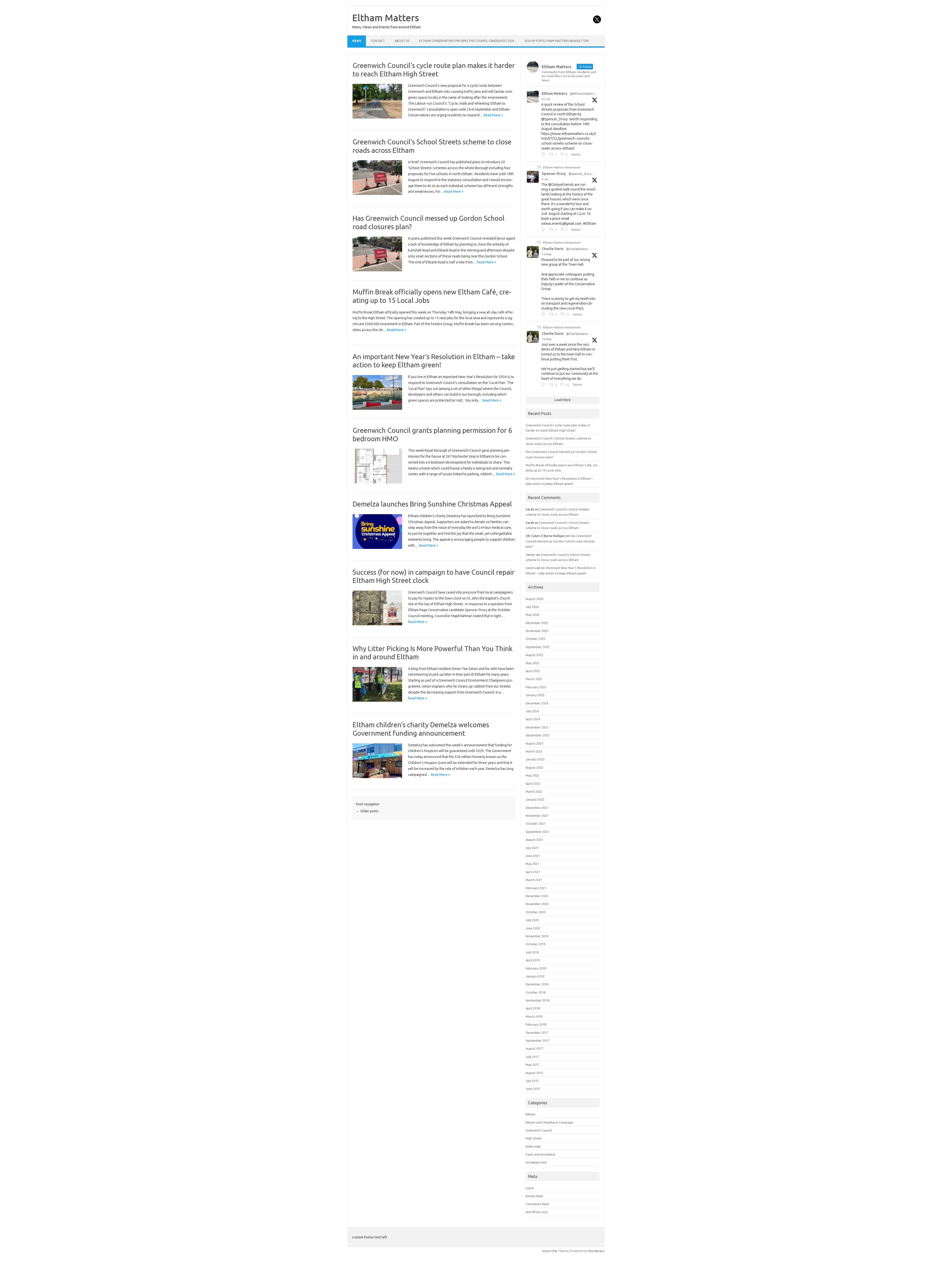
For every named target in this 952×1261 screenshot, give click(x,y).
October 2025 (535, 638)
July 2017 (532, 1056)
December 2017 (537, 1032)
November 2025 (537, 630)
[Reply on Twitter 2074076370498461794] (544, 230)
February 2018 (536, 1024)
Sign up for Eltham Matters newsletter (556, 40)
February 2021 (536, 888)
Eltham (531, 1114)
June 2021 (533, 855)
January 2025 (535, 695)
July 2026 (532, 606)
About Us (402, 40)
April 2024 (533, 719)
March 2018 (534, 1016)
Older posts (367, 811)
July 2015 (532, 1080)
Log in (530, 1188)
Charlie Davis (553, 249)
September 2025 (537, 647)
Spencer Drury (554, 174)
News (356, 40)
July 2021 (532, 848)
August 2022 (534, 767)
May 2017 (532, 1064)
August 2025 (534, 655)
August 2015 (534, 1072)
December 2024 (537, 703)
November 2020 (537, 904)
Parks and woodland (540, 1154)
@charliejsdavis (577, 249)
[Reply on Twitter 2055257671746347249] (544, 314)
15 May (547, 254)
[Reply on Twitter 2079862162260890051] (544, 155)
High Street (534, 1138)
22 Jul (546, 98)
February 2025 (536, 687)
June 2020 (533, 928)
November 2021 (537, 815)
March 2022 (534, 791)
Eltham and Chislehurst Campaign (549, 1122)
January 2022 (535, 799)
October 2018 (535, 992)
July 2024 (532, 711)
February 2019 (536, 968)
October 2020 (535, 912)
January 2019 (535, 976)
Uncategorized (536, 1162)
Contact (378, 40)
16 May (547, 339)
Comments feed (537, 1204)
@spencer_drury (580, 173)
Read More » (493, 115)
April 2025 (533, 671)
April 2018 (533, 1008)
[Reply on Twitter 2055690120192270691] (544, 385)
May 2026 (532, 614)
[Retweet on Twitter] (539, 167)
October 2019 (535, 944)
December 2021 (537, 807)
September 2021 (537, 831)
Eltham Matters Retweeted (561, 167)
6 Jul (545, 179)
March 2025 (534, 679)
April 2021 (533, 872)
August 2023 (534, 743)
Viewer (531, 554)
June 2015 (533, 1088)
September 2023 (537, 735)
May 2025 (532, 663)
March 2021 (534, 880)
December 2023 (537, 727)
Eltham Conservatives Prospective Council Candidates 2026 (466, 40)
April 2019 (533, 960)
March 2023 (534, 751)
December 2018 (537, 984)
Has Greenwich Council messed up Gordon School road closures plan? (560, 541)
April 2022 (533, 783)
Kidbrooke (533, 1146)
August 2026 (534, 598)
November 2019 (537, 936)
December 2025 (537, 623)
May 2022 (532, 775)
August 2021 (534, 839)
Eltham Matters (385, 17)
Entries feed (534, 1196)
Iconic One (549, 1251)
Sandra (531, 567)
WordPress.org (536, 1212)
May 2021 (532, 863)
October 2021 (535, 823)
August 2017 (534, 1048)
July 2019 (532, 952)
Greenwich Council (539, 1130)
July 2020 (532, 920)
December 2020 (537, 896)
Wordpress (596, 1251)
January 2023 (535, 759)
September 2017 (537, 1040)
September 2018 (537, 1000)
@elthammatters (582, 93)
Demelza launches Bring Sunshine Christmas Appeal (432, 504)
